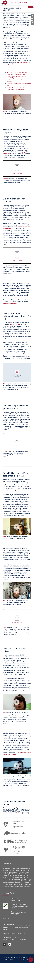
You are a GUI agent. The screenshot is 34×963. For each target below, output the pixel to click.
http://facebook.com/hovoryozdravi (17, 939)
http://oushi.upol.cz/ (11, 937)
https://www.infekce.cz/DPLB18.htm (12, 813)
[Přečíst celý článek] (5, 906)
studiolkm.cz (26, 959)
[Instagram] (32, 19)
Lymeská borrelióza (18, 2)
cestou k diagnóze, (15, 324)
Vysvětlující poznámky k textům (15, 89)
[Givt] (32, 23)
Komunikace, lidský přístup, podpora (17, 72)
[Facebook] (32, 16)
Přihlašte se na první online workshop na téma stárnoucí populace (19, 906)
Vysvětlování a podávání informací (16, 74)
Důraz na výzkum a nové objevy (15, 87)
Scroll (31, 959)
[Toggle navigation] (29, 3)
